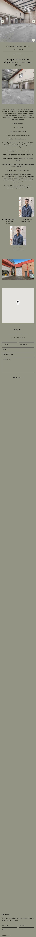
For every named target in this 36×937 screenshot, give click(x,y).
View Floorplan (18, 54)
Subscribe (5, 935)
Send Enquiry (17, 377)
